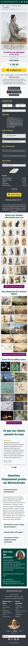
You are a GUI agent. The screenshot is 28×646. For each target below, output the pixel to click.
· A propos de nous (6, 616)
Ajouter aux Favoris (15, 92)
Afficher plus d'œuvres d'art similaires (14, 286)
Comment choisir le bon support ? (13, 532)
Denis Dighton (6, 7)
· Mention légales (6, 607)
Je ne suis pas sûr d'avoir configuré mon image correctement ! (11, 540)
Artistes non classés (16, 6)
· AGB (3, 609)
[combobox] (14, 110)
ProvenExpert (9, 461)
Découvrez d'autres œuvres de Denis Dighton (14, 354)
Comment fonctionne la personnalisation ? (10, 491)
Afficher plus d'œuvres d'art (14, 422)
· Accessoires (18, 612)
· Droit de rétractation (6, 612)
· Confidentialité (5, 611)
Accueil (2, 6)
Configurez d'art (15, 70)
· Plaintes (4, 614)
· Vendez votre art (19, 607)
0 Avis (17, 95)
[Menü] (1, 2)
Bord (3, 108)
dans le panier (15, 195)
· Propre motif (18, 605)
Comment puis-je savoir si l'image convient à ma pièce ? (14, 526)
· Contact (4, 605)
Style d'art (8, 6)
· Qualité (17, 609)
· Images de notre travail (20, 611)
